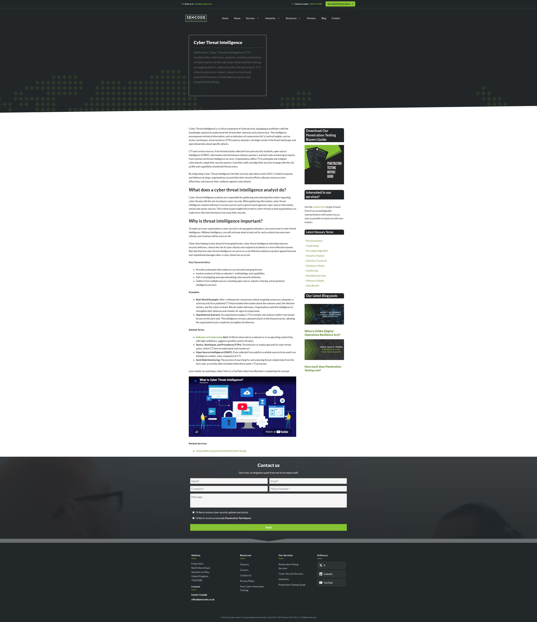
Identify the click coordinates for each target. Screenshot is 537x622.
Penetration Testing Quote (292, 584)
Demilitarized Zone (316, 275)
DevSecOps (312, 270)
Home (225, 18)
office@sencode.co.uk (202, 599)
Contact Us (245, 575)
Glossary (244, 564)
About (237, 18)
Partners (311, 18)
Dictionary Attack (315, 265)
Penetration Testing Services (288, 566)
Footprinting (312, 245)
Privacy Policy (247, 581)
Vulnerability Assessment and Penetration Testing (221, 450)
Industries (270, 18)
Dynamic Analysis (315, 255)
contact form (319, 206)
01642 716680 (199, 594)
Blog (324, 18)
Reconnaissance (314, 240)
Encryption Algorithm (317, 250)
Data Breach (312, 285)
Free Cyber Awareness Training (252, 588)
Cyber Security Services (291, 573)
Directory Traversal (316, 260)
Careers (244, 569)
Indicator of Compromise (209, 337)
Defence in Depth (315, 280)
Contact (336, 18)
